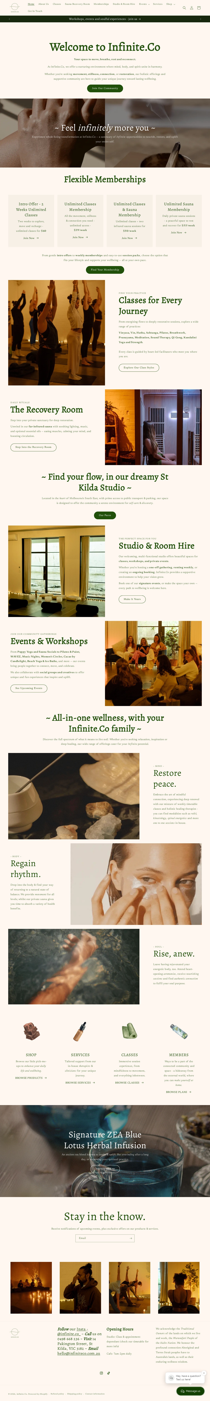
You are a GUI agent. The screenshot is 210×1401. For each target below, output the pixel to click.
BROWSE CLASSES (127, 1082)
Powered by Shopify (38, 1394)
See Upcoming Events (28, 688)
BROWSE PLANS (176, 1092)
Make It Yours (132, 599)
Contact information (95, 1394)
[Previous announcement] (9, 19)
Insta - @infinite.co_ (72, 1331)
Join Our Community (105, 88)
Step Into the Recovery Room (33, 447)
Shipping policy (74, 1394)
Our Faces (105, 515)
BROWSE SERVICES (78, 1082)
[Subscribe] (130, 1238)
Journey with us (105, 1169)
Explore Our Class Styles (139, 367)
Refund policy (57, 1394)
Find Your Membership (105, 270)
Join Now (29, 238)
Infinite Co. (22, 1394)
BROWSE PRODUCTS (28, 1078)
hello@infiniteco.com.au (78, 1353)
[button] (144, 4)
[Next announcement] (200, 19)
